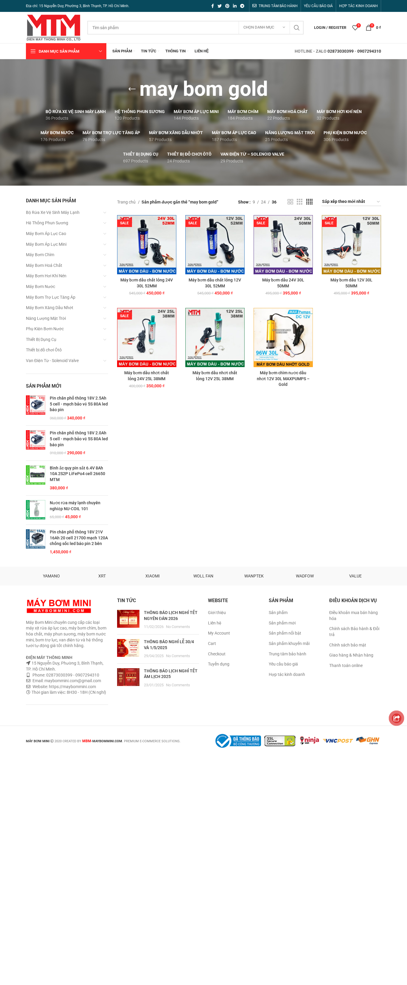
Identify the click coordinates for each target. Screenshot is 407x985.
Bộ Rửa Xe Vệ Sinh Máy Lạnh (53, 212)
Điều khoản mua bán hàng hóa (353, 615)
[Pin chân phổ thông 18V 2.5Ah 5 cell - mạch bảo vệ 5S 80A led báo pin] (35, 408)
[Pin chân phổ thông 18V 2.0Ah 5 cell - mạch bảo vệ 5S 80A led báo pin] (35, 443)
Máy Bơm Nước (40, 286)
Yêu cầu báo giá (283, 664)
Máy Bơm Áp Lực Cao (46, 233)
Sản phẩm (278, 612)
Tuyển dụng (218, 664)
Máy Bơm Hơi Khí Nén (46, 275)
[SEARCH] (297, 28)
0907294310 (369, 51)
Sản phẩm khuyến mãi (289, 643)
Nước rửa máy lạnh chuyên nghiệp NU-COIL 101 (75, 505)
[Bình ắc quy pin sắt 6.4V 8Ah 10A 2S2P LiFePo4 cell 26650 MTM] (35, 478)
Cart (212, 643)
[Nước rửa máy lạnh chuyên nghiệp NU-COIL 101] (35, 510)
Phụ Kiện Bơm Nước (45, 328)
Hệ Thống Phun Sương (47, 222)
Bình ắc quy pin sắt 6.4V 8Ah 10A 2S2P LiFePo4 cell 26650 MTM (77, 474)
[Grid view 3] (299, 202)
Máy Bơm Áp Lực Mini (46, 244)
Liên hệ (214, 623)
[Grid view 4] (309, 202)
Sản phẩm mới (282, 623)
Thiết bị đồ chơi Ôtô (44, 349)
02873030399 (340, 51)
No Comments (178, 626)
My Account (219, 633)
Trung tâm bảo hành (287, 654)
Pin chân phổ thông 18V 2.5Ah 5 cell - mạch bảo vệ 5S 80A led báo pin (79, 404)
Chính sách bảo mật (347, 645)
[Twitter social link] (219, 6)
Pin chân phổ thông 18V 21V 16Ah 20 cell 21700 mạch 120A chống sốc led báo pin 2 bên (79, 538)
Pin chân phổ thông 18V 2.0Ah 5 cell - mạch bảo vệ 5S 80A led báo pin (79, 438)
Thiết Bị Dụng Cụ (41, 339)
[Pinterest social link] (227, 6)
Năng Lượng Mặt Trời (46, 318)
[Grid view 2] (290, 202)
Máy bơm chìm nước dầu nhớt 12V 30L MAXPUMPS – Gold (283, 378)
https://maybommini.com (72, 686)
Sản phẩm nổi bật (285, 633)
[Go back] (132, 89)
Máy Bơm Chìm (40, 254)
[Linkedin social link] (234, 6)
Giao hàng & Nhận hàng (351, 655)
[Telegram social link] (242, 6)
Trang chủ (126, 202)
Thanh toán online (346, 665)
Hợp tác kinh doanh (287, 674)
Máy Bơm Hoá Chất (44, 265)
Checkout (217, 654)
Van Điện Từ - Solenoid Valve (52, 360)
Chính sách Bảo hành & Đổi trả (354, 631)
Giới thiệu (217, 612)
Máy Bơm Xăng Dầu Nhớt (49, 307)
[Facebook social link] (212, 6)
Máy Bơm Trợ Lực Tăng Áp (50, 297)
